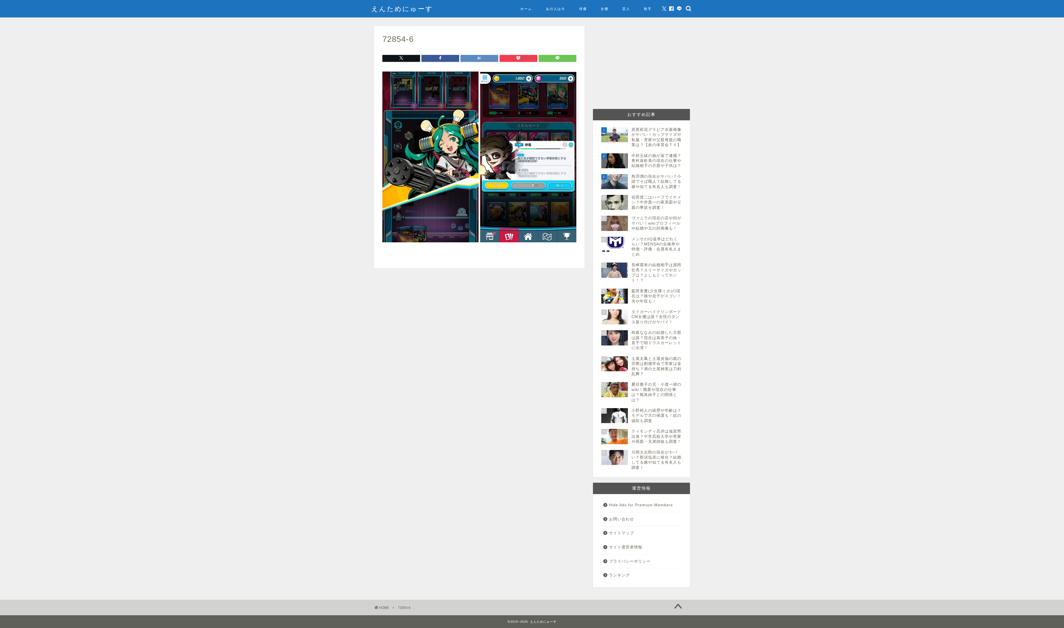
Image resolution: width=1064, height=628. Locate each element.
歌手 (648, 9)
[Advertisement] (641, 64)
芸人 (626, 9)
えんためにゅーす (402, 8)
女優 (604, 9)
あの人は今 (555, 9)
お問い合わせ (621, 519)
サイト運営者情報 (625, 547)
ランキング (619, 575)
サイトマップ (621, 533)
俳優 (583, 9)
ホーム (526, 9)
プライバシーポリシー (630, 561)
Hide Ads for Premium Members (641, 505)
